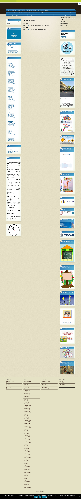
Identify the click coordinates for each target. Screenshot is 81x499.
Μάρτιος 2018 (10, 133)
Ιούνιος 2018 (10, 130)
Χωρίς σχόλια (63, 25)
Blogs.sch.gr (43, 491)
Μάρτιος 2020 (10, 110)
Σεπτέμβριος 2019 (11, 117)
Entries (10, 149)
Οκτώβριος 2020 (11, 105)
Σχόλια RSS (63, 37)
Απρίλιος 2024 (10, 64)
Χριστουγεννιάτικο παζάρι (12, 188)
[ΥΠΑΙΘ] (67, 215)
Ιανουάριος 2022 (11, 90)
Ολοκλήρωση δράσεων (12, 46)
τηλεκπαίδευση (18, 216)
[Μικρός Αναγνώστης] (67, 357)
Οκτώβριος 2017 (11, 139)
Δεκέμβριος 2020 (11, 102)
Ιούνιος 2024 (10, 62)
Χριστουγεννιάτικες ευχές (14, 186)
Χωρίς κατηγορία (64, 23)
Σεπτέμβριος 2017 (11, 140)
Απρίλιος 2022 (10, 87)
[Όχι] (79, 496)
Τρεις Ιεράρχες (17, 185)
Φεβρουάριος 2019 (11, 123)
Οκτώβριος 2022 (11, 82)
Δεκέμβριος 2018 (11, 125)
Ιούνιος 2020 (10, 107)
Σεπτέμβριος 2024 (11, 59)
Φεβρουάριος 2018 (11, 134)
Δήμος (12, 172)
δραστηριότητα (9, 192)
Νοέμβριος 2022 (11, 81)
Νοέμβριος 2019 (11, 115)
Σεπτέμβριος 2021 (11, 95)
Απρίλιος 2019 (10, 121)
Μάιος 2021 (10, 97)
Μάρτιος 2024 (10, 65)
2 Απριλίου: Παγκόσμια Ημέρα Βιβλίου (13, 159)
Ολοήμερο (8, 182)
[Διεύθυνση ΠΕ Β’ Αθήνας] (67, 236)
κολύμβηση (10, 207)
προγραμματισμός (11, 216)
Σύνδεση (18, 0)
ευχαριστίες (11, 205)
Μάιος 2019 (10, 120)
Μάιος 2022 (10, 85)
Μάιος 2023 (10, 74)
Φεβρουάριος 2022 (11, 89)
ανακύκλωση (19, 190)
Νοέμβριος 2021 (11, 92)
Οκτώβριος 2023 (11, 71)
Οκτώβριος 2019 (11, 116)
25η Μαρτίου (12, 164)
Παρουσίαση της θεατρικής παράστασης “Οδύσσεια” (13, 52)
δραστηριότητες (12, 194)
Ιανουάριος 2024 (11, 67)
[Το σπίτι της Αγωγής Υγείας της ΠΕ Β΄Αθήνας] (67, 261)
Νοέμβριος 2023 (11, 70)
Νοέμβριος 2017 (11, 138)
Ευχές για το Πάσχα (16, 180)
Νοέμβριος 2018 (11, 126)
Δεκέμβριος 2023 (11, 68)
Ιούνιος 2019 (10, 118)
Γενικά (62, 19)
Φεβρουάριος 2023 (11, 77)
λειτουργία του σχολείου (14, 211)
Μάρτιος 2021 (10, 99)
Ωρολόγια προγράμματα (66, 27)
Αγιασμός (9, 167)
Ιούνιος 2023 (10, 73)
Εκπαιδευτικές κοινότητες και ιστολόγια (8, 0)
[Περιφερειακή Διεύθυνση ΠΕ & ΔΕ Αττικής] (67, 227)
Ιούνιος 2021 (10, 96)
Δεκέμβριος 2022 (11, 80)
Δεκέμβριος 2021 (11, 91)
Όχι (40, 497)
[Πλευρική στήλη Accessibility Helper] (79, 3)
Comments (10, 150)
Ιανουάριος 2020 (11, 113)
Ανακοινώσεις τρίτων (65, 17)
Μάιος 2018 (10, 131)
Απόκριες (17, 169)
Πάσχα (12, 182)
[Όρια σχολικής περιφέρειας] (67, 143)
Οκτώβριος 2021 (11, 93)
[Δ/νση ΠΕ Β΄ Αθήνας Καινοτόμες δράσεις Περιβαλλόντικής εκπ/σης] (67, 287)
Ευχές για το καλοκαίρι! (12, 50)
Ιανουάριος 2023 (11, 79)
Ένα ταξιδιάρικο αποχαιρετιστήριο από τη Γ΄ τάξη (14, 48)
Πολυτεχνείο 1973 (17, 182)
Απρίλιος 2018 (10, 132)
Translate (8, 23)
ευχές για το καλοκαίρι (14, 203)
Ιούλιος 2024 (10, 60)
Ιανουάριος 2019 (11, 124)
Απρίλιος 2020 (10, 109)
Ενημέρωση (63, 21)
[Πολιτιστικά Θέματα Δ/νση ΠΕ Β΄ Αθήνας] (67, 305)
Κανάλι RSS (63, 36)
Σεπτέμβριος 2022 (11, 83)
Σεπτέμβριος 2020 (11, 106)
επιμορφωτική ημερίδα (16, 202)
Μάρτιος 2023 (10, 76)
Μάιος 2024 (10, 63)
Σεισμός (8, 183)
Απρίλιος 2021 (10, 98)
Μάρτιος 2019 (10, 122)
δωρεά (19, 193)
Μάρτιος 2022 (10, 88)
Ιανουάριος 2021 (11, 101)
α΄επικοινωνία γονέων (11, 190)
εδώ (29, 25)
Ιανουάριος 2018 (11, 135)
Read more (45, 497)
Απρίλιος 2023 (10, 75)
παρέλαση (17, 215)
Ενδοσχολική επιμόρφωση (14, 177)
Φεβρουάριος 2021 (11, 100)
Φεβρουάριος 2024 (11, 66)
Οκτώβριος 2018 (11, 127)
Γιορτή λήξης (10, 171)
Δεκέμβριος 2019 (11, 114)
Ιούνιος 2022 (10, 84)
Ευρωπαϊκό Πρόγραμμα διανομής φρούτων (14, 179)
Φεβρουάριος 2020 (11, 112)
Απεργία (19, 167)
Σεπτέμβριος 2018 (11, 129)
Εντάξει (36, 497)
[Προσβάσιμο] (67, 342)
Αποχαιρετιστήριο (10, 169)
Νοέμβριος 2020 (11, 104)
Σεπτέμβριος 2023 (11, 72)
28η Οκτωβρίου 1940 (14, 165)
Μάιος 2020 (10, 108)
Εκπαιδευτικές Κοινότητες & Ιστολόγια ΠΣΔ (13, 152)
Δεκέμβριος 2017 (11, 137)
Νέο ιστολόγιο (10, 45)
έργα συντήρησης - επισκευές (14, 188)
